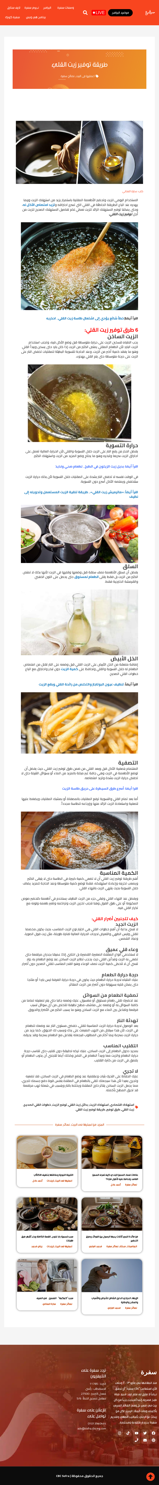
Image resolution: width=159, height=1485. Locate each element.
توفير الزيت (59, 1104)
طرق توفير (113, 1109)
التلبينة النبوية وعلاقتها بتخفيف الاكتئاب (53, 1174)
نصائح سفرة (68, 76)
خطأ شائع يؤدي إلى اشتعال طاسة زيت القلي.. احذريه (85, 318)
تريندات (50, 1180)
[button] (85, 12)
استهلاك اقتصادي (122, 1104)
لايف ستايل (13, 8)
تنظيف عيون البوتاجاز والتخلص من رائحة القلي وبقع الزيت (81, 684)
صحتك (123, 1246)
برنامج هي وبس (36, 17)
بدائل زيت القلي (78, 1104)
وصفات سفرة (65, 8)
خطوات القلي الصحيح (37, 1104)
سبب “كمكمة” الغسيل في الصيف (54, 1298)
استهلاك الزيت (99, 1104)
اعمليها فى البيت (85, 76)
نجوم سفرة (31, 8)
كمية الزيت (69, 669)
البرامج (47, 8)
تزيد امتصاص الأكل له (39, 205)
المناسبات (132, 1246)
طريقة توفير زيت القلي (90, 1109)
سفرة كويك (12, 17)
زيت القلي (128, 1109)
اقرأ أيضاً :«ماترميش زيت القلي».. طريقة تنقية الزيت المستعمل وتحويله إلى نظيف (81, 494)
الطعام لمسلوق (86, 577)
